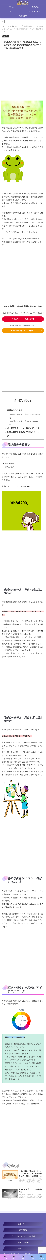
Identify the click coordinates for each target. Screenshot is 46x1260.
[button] (41, 675)
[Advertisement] (23, 74)
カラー (6, 36)
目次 (20, 400)
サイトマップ (23, 1248)
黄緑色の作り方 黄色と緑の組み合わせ (25, 416)
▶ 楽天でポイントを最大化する (23, 319)
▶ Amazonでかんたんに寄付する (23, 331)
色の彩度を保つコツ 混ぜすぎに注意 (23, 428)
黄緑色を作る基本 (14, 410)
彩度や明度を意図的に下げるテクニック (23, 434)
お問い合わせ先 (23, 1242)
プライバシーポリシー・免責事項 (23, 1236)
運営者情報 (23, 1230)
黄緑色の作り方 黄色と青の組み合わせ (25, 422)
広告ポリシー (23, 1224)
